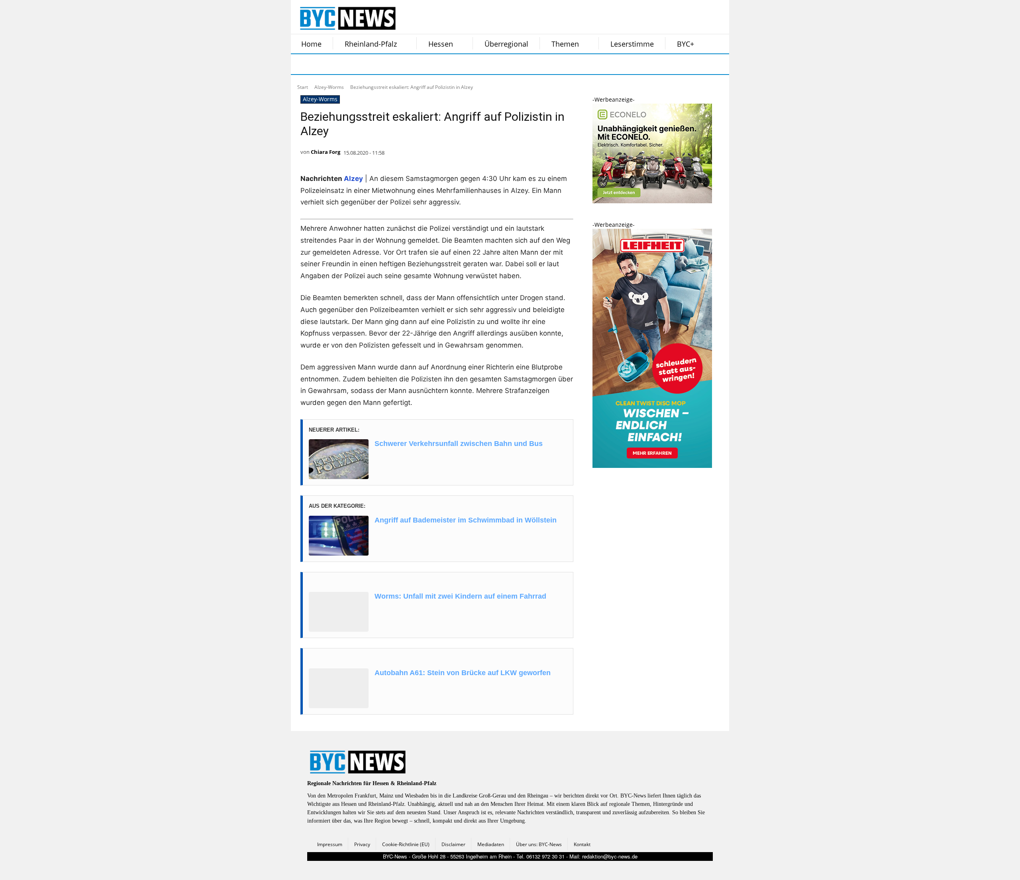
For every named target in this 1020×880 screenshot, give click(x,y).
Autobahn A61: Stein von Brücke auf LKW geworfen (463, 673)
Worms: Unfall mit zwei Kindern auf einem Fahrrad (460, 596)
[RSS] (342, 64)
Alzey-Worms (329, 87)
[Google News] (422, 64)
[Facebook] (302, 64)
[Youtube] (402, 64)
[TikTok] (362, 64)
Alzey (353, 179)
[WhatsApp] (382, 64)
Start (302, 87)
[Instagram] (322, 64)
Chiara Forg (325, 151)
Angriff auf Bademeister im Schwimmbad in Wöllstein (466, 520)
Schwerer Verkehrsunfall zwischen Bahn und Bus (459, 444)
